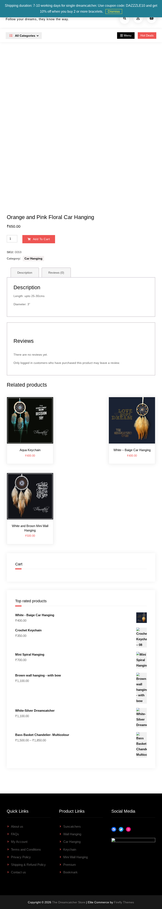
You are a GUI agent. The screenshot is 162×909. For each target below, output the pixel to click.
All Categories (24, 35)
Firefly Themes (124, 902)
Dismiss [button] (114, 11)
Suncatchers (72, 826)
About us (17, 826)
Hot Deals (147, 35)
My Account (19, 841)
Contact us (18, 872)
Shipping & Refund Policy (28, 864)
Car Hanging (33, 258)
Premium (69, 864)
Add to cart (41, 239)
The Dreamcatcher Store (68, 902)
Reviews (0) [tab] (56, 272)
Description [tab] (24, 272)
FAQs (15, 834)
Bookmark (70, 872)
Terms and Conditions (26, 849)
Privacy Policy (21, 857)
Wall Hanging (72, 834)
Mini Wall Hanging (75, 857)
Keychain (69, 849)
